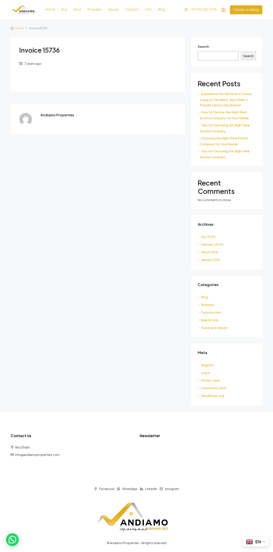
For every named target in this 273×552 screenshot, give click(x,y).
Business (207, 305)
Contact (132, 9)
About (113, 9)
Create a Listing (246, 9)
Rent (77, 9)
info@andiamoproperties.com (37, 455)
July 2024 (208, 237)
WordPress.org (212, 395)
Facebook (107, 489)
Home (50, 9)
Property (95, 9)
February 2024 (212, 244)
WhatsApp (130, 489)
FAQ (148, 9)
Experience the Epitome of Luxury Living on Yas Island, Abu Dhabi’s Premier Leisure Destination (226, 99)
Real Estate (209, 320)
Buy (64, 9)
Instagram (171, 489)
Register (207, 365)
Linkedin (151, 489)
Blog (161, 9)
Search (203, 46)
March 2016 (209, 252)
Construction (211, 312)
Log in (205, 372)
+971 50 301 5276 (203, 9)
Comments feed (213, 388)
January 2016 (210, 260)
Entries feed (210, 380)
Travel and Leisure (214, 328)
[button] (12, 539)
